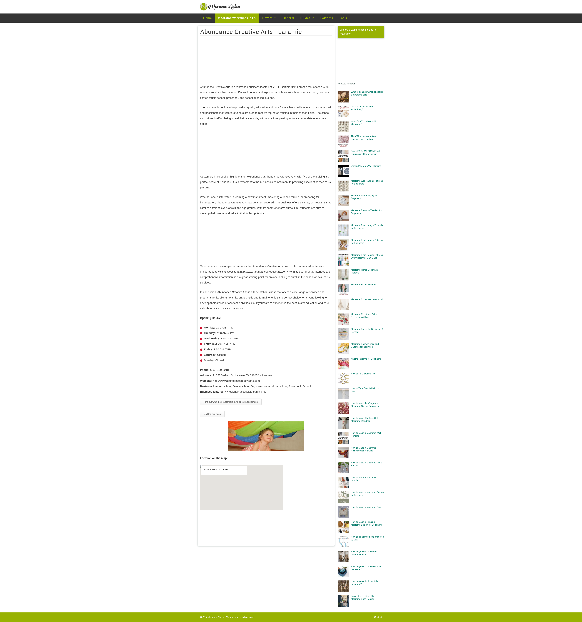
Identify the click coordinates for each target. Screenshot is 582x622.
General (288, 17)
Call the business (212, 414)
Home (207, 17)
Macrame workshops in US (237, 17)
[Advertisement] (266, 62)
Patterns (326, 17)
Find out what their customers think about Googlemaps (231, 402)
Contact (378, 617)
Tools (343, 17)
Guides (305, 17)
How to (267, 17)
